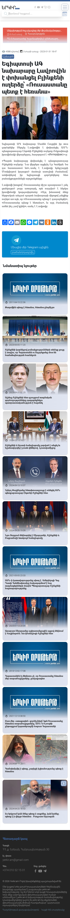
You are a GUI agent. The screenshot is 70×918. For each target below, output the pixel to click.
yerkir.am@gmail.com (16, 859)
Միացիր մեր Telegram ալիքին (29, 247)
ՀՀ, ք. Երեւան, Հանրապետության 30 (26, 849)
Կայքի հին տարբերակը (53, 910)
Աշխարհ (8, 56)
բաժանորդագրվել (23, 252)
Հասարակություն (36, 34)
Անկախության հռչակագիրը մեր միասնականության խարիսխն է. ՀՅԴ (34, 30)
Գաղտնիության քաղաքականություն (21, 910)
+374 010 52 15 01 (14, 870)
